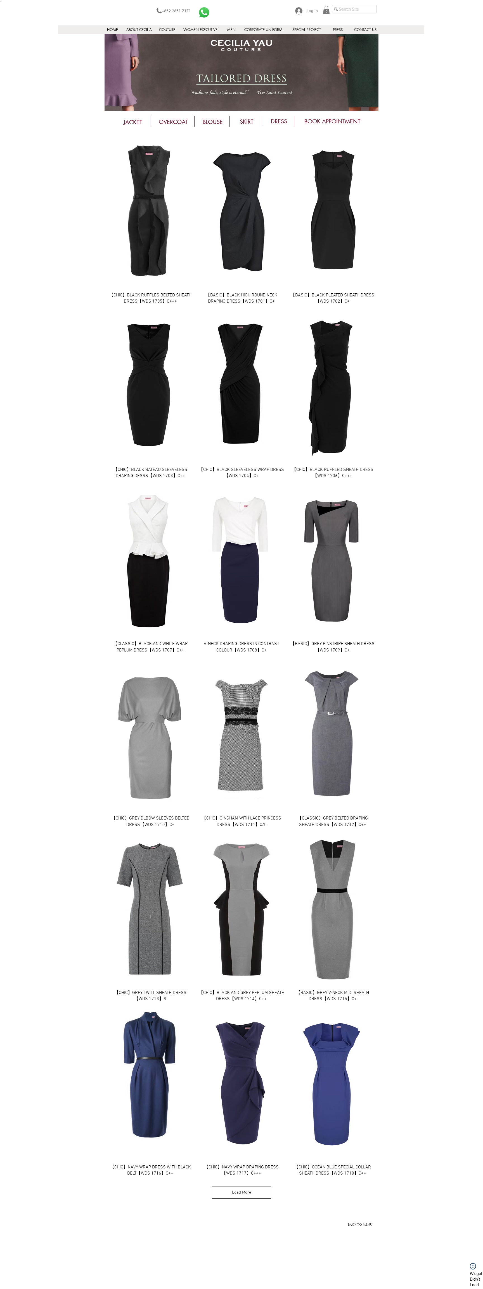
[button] (326, 10)
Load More (241, 1192)
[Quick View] (150, 212)
